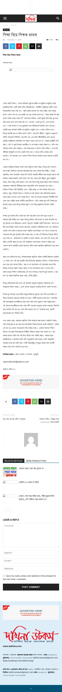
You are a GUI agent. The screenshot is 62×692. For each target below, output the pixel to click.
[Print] (39, 46)
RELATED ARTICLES (14, 461)
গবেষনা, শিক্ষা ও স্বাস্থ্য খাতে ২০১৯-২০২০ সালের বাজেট (49, 420)
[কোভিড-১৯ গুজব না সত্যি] (10, 485)
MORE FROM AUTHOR (36, 461)
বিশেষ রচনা (14, 25)
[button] (5, 18)
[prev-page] (4, 510)
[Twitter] (12, 46)
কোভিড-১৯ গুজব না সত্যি (29, 482)
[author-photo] (31, 446)
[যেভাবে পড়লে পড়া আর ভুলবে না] (10, 472)
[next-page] (9, 510)
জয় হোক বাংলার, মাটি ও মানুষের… (14, 419)
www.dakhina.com (12, 646)
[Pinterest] (19, 46)
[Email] (32, 46)
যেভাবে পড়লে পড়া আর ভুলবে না (31, 468)
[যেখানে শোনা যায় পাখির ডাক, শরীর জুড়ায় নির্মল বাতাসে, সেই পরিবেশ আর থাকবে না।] (10, 499)
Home (5, 25)
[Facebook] (6, 46)
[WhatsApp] (26, 46)
